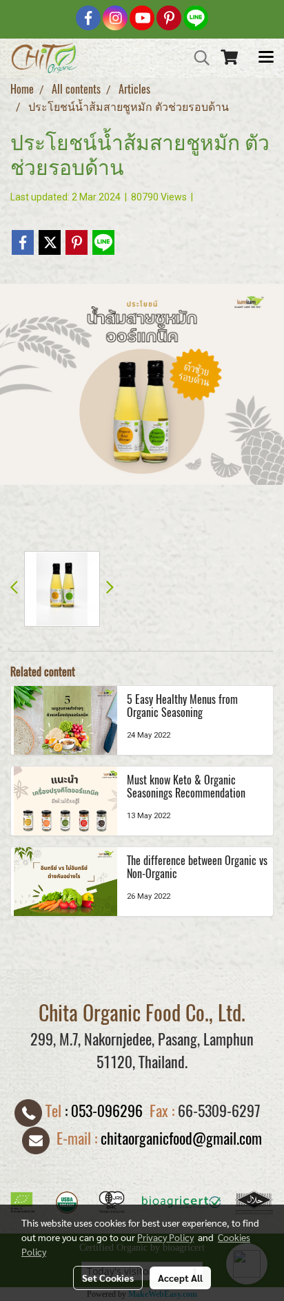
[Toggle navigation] (266, 58)
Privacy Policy (165, 1237)
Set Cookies (108, 1277)
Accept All (180, 1277)
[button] (197, 57)
